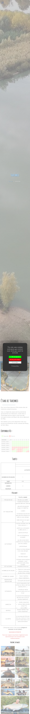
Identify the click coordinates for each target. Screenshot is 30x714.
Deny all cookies (15, 359)
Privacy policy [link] (15, 366)
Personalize (15, 362)
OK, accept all (15, 357)
